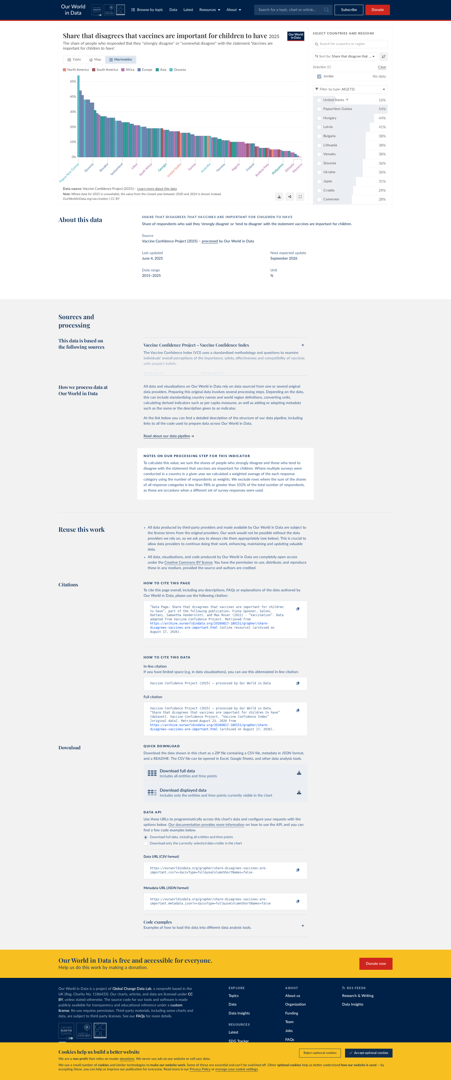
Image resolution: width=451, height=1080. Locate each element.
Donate (378, 10)
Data (173, 10)
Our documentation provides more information (206, 825)
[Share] (290, 196)
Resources (207, 10)
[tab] (74, 59)
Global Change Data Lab (131, 989)
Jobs (289, 1031)
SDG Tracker (239, 1041)
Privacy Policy (200, 1069)
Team (289, 1022)
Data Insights (239, 1013)
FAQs (140, 1016)
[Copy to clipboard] (292, 609)
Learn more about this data (157, 189)
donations (127, 1059)
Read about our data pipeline (167, 436)
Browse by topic (150, 10)
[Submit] (326, 10)
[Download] (279, 196)
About (232, 10)
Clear (382, 67)
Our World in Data (73, 10)
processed (210, 241)
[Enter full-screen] (300, 196)
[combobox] (293, 10)
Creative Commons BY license (188, 562)
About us (292, 996)
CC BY (115, 198)
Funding (291, 1013)
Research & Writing (357, 996)
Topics (234, 996)
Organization (295, 1004)
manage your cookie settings (236, 1069)
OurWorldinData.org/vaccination (85, 198)
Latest (188, 10)
